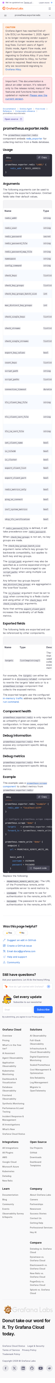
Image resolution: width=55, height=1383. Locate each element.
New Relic (7, 1180)
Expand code (40, 868)
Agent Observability (12, 1058)
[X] (14, 1368)
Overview (7, 1035)
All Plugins (7, 1152)
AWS (4, 1157)
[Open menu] (50, 9)
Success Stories (38, 1213)
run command (11, 701)
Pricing (5, 1040)
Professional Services (41, 1227)
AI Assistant (8, 1053)
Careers (34, 1199)
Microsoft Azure (10, 1166)
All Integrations (10, 1148)
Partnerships (36, 1204)
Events (5, 1209)
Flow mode (40, 109)
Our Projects (36, 1148)
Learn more (44, 2)
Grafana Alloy (13, 69)
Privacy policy (38, 1017)
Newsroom (35, 1209)
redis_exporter (34, 138)
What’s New (8, 1129)
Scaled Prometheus (40, 1065)
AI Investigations (11, 1124)
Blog (4, 1199)
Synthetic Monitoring (13, 1103)
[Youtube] (40, 1368)
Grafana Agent (26, 109)
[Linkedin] (23, 1368)
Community (8, 1204)
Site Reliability (37, 1078)
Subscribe (43, 1009)
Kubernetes (8, 1171)
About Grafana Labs (40, 1195)
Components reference (25, 111)
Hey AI (33, 1232)
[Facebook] (5, 1368)
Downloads (36, 1157)
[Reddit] (49, 1368)
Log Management (39, 1082)
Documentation (9, 109)
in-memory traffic (13, 698)
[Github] (32, 1368)
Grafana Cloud (29, 1327)
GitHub (33, 1152)
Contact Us (36, 1218)
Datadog (6, 1176)
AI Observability (38, 1035)
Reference (7, 111)
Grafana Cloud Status (13, 1134)
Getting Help (36, 1223)
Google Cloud (9, 1162)
